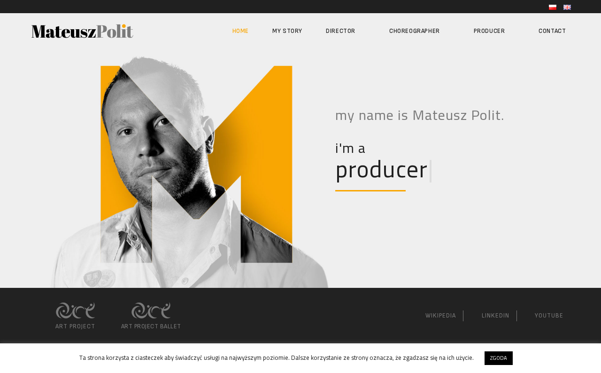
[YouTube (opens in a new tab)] (43, 6)
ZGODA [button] (498, 358)
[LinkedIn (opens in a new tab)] (34, 6)
